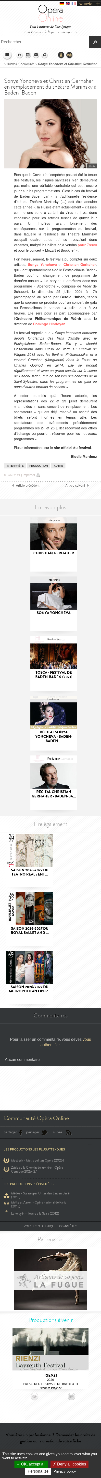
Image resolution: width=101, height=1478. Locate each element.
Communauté (69, 55)
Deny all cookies (71, 1464)
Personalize (38, 1471)
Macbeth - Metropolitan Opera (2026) (37, 1160)
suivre (57, 1132)
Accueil (12, 64)
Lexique (36, 55)
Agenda (28, 55)
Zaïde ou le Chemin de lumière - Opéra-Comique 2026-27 (37, 1170)
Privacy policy (64, 1471)
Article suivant (75, 485)
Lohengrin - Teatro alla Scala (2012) (35, 1213)
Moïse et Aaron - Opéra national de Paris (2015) (38, 1204)
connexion (86, 3)
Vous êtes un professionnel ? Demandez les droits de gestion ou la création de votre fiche (50, 1438)
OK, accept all (32, 1464)
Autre (58, 465)
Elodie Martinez (84, 456)
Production (38, 465)
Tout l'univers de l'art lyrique (50, 27)
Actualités (27, 64)
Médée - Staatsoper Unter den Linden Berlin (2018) (41, 1195)
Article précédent (27, 485)
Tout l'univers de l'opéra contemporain (50, 31)
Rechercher (44, 55)
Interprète (15, 465)
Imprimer (29, 475)
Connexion (61, 55)
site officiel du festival (72, 447)
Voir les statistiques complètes (50, 1226)
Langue (19, 55)
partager (10, 1132)
